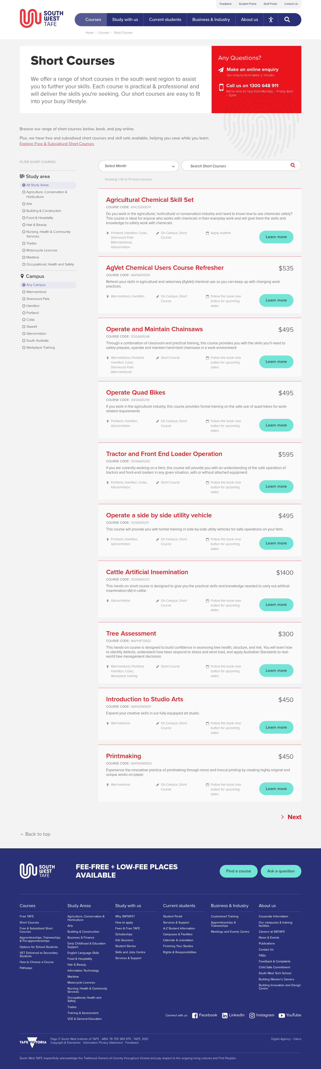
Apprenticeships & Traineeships (223, 924)
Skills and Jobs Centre (130, 952)
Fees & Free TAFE (127, 928)
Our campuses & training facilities (275, 924)
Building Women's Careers (276, 979)
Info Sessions (124, 940)
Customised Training (224, 916)
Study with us (128, 905)
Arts (70, 926)
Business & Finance (80, 937)
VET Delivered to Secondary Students (39, 954)
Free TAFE (27, 916)
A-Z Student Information (179, 928)
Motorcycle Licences (81, 982)
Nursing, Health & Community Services (87, 990)
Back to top (37, 834)
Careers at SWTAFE (272, 932)
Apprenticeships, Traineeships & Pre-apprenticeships (40, 939)
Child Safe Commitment (274, 967)
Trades (72, 1007)
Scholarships (124, 934)
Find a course (238, 871)
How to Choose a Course (37, 962)
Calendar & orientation (178, 940)
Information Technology (83, 970)
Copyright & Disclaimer (65, 1043)
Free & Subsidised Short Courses (36, 930)
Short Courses (123, 33)
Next (293, 816)
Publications (267, 943)
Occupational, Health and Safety (84, 999)
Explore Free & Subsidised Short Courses (57, 143)
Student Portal (247, 4)
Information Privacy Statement (103, 1043)
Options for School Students (39, 947)
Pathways (26, 968)
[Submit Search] (294, 165)
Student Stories (125, 946)
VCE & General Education (84, 1019)
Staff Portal (270, 4)
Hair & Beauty (76, 965)
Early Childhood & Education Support (86, 945)
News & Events (269, 937)
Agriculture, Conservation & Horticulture (86, 918)
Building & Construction (83, 932)
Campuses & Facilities (178, 934)
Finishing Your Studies (178, 946)
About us (267, 905)
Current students (179, 905)
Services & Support (128, 958)
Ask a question (281, 871)
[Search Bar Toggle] (289, 19)
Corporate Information (273, 916)
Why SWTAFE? (125, 916)
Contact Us (291, 4)
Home (90, 33)
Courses (103, 33)
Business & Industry (230, 905)
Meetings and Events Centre (230, 932)
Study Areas (79, 905)
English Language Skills (83, 953)
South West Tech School (275, 973)
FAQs (262, 955)
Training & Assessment (82, 1013)
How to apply (124, 922)
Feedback (226, 4)
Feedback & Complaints (275, 961)
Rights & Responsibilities (180, 952)
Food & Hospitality (79, 959)
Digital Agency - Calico (286, 1039)
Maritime (73, 977)
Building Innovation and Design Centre (280, 986)
